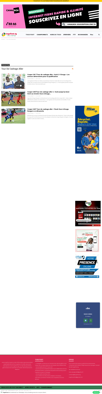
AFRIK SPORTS (30, 387)
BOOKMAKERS (83, 34)
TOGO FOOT (30, 34)
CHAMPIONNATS (42, 34)
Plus (91, 34)
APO (37, 387)
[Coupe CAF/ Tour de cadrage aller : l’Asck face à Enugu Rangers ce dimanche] (13, 116)
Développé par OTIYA (88, 324)
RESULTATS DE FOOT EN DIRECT (12, 387)
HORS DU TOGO (55, 34)
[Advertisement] (51, 52)
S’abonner (96, 392)
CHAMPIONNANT (46, 387)
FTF (74, 34)
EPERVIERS (67, 34)
